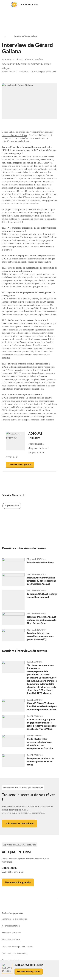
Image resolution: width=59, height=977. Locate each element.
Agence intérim (12, 505)
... (5, 36)
